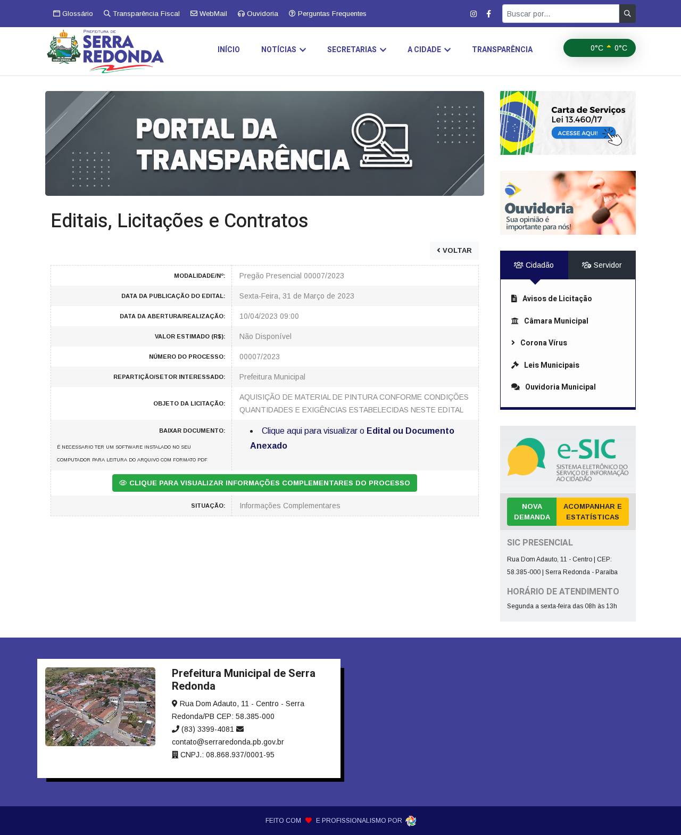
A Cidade (424, 49)
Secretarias (352, 49)
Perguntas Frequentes (331, 14)
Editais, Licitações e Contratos (180, 221)
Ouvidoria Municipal (560, 387)
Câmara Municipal (556, 321)
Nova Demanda (532, 511)
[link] (264, 142)
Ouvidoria (261, 14)
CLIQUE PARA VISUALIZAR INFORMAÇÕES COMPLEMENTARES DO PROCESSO (268, 483)
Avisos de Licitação (557, 298)
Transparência (502, 49)
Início (229, 49)
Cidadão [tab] (539, 265)
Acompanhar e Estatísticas (592, 511)
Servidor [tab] (607, 265)
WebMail (212, 14)
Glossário (76, 14)
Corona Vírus (543, 343)
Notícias (278, 49)
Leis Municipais (551, 365)
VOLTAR (456, 250)
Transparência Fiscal (145, 14)
